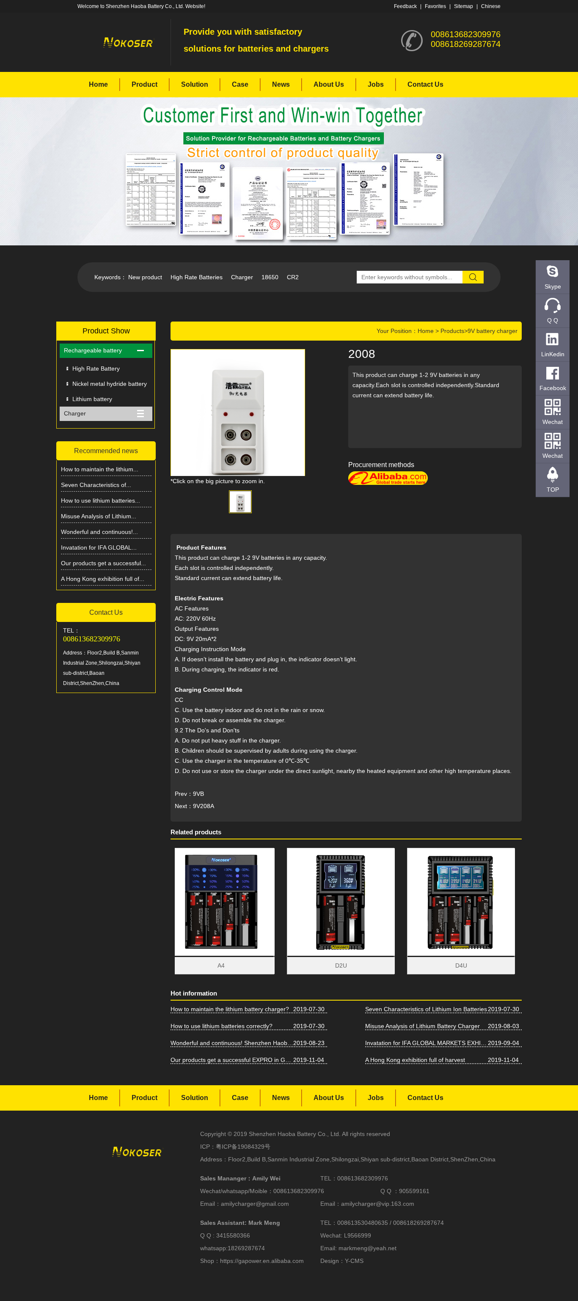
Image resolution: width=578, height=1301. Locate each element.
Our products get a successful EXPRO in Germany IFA (232, 1059)
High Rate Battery (96, 368)
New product (145, 277)
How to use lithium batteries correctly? (221, 1026)
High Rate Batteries (197, 277)
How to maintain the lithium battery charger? (230, 1009)
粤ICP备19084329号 (243, 1146)
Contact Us (425, 84)
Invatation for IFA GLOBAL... (99, 547)
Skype (553, 286)
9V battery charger (492, 330)
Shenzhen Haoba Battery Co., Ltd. (295, 1133)
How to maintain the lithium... (99, 469)
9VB (198, 793)
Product (144, 84)
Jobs (376, 84)
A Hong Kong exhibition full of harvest (415, 1059)
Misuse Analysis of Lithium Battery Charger (422, 1026)
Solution (194, 84)
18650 (269, 277)
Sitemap (463, 6)
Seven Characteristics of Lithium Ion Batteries (426, 1009)
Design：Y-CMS (341, 1260)
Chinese (491, 6)
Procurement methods (381, 464)
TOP (553, 489)
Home (98, 84)
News (281, 84)
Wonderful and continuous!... (99, 531)
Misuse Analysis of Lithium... (98, 516)
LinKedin (552, 354)
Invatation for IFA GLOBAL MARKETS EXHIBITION (426, 1043)
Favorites (435, 6)
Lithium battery (92, 399)
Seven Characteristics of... (96, 484)
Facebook (552, 388)
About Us (329, 84)
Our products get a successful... (103, 563)
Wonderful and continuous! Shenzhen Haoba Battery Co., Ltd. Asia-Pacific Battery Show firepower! (232, 1043)
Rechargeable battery (93, 350)
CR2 (293, 277)
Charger (242, 277)
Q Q (552, 320)
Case (240, 84)
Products (452, 330)
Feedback (405, 6)
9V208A (203, 806)
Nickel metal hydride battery (109, 383)
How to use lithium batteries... (100, 500)
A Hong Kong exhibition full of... (102, 578)
